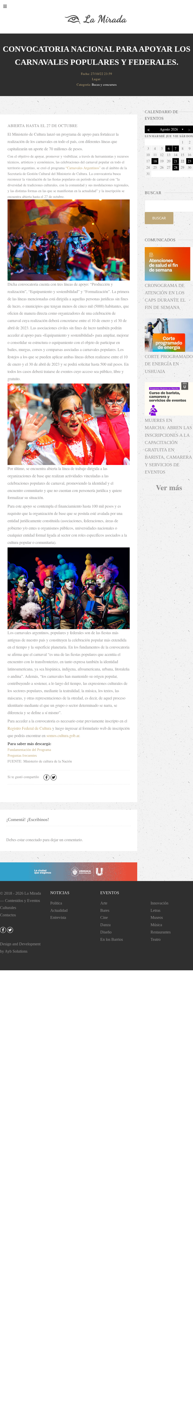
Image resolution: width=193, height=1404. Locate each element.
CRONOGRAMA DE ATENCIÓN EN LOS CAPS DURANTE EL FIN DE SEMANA (165, 296)
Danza (105, 925)
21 (175, 161)
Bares (104, 910)
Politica (56, 903)
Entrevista (58, 917)
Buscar (159, 218)
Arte (103, 903)
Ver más (169, 487)
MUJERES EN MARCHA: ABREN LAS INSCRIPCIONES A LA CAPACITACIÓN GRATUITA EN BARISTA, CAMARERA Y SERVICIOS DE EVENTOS (168, 446)
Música (156, 925)
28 (175, 167)
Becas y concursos (104, 84)
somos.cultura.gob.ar (62, 735)
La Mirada (32, 893)
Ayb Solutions (16, 951)
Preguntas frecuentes (22, 755)
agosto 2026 (169, 129)
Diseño (106, 932)
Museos (157, 917)
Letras (155, 910)
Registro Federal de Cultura (29, 728)
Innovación (159, 903)
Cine (104, 917)
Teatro (156, 939)
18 (155, 161)
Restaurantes (161, 932)
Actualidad (59, 910)
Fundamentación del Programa (29, 750)
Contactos (8, 915)
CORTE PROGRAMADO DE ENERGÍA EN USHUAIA (169, 364)
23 (189, 161)
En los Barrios (111, 939)
